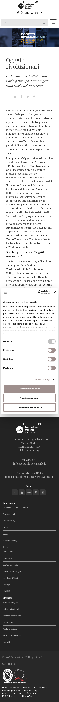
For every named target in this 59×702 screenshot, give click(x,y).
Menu (5, 547)
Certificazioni (9, 514)
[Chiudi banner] (55, 292)
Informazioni (9, 503)
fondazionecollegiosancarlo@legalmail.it (29, 476)
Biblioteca (7, 558)
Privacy (6, 527)
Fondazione (8, 551)
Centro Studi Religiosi (12, 571)
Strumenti (7, 597)
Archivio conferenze (12, 615)
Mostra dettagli (42, 379)
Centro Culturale (10, 564)
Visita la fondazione (12, 635)
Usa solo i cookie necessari (29, 407)
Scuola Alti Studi (10, 578)
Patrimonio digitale (11, 609)
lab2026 (6, 591)
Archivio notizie (10, 628)
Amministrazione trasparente (16, 507)
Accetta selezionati (29, 398)
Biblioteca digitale (11, 602)
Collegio (6, 584)
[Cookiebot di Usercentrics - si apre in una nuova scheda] (38, 292)
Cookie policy (9, 520)
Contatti (6, 642)
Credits (6, 533)
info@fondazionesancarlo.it (29, 463)
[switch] (52, 350)
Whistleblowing (10, 540)
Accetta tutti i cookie (29, 388)
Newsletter (8, 622)
